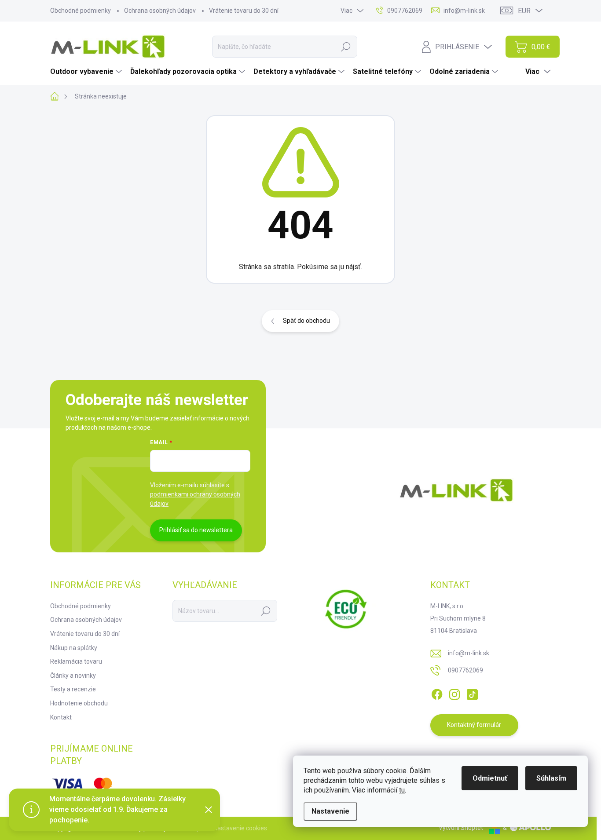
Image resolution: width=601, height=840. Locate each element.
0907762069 (465, 670)
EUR (524, 11)
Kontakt (61, 717)
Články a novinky (73, 675)
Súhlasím (551, 778)
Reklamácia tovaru (76, 661)
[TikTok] (472, 692)
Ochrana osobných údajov (160, 10)
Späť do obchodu (306, 320)
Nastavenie (330, 811)
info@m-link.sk (468, 653)
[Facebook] (436, 692)
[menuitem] (87, 71)
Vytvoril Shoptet (461, 827)
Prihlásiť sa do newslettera (196, 529)
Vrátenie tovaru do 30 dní (244, 10)
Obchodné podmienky (80, 10)
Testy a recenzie (73, 689)
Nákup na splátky (73, 647)
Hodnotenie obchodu (79, 703)
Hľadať (346, 46)
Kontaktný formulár (474, 724)
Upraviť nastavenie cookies (230, 828)
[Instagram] (454, 692)
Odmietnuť (490, 778)
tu (402, 790)
